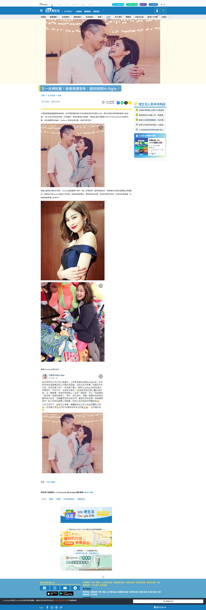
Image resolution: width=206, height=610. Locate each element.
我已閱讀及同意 (168, 601)
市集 (93, 582)
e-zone (90, 5)
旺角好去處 (150, 582)
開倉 (98, 582)
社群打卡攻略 (133, 4)
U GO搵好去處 (119, 4)
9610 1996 (88, 492)
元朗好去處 (130, 582)
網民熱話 (86, 591)
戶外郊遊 (94, 585)
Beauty (75, 5)
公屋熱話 (79, 11)
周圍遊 (128, 17)
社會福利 (103, 585)
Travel (59, 5)
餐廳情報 (86, 585)
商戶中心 (143, 4)
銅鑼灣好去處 (118, 582)
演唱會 (43, 17)
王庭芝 (47, 101)
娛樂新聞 (87, 11)
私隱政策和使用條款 (60, 600)
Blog (82, 5)
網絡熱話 (81, 499)
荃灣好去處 (140, 582)
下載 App (154, 4)
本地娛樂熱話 (69, 499)
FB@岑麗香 (51, 482)
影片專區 (118, 17)
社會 (158, 582)
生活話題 (51, 95)
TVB (44, 499)
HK (52, 5)
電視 (58, 499)
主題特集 (165, 17)
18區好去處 (139, 17)
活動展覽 (86, 582)
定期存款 (96, 11)
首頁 (43, 95)
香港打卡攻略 (152, 17)
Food (66, 5)
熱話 (59, 95)
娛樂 (51, 499)
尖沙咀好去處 (106, 582)
